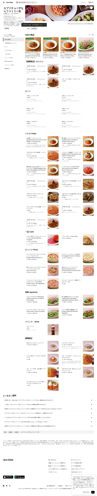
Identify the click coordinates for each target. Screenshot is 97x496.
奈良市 (10, 432)
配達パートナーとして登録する (56, 466)
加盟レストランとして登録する (56, 463)
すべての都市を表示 (76, 463)
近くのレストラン (76, 460)
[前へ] (89, 34)
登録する (91, 2)
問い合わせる (52, 460)
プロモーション (52, 472)
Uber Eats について (76, 472)
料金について (68, 486)
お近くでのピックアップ (78, 469)
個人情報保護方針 (51, 486)
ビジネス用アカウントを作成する (57, 469)
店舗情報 (7, 28)
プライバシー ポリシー (53, 488)
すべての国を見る (76, 466)
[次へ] (92, 34)
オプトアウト (86, 492)
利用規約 (60, 486)
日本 (5, 432)
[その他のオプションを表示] (91, 7)
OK (93, 492)
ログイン (84, 2)
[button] (48, 400)
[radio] (28, 28)
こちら (11, 445)
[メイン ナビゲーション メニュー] (4, 2)
